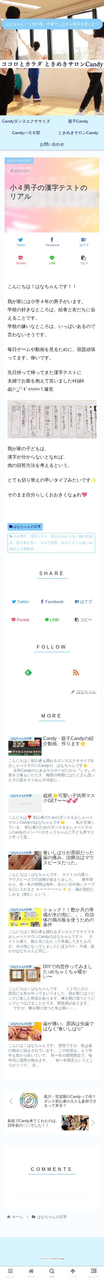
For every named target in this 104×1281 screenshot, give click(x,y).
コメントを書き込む (52, 1195)
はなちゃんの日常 (26, 527)
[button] (93, 728)
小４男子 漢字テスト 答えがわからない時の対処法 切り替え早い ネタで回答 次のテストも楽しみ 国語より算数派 (52, 542)
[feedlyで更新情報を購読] (28, 672)
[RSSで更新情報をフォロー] (75, 672)
